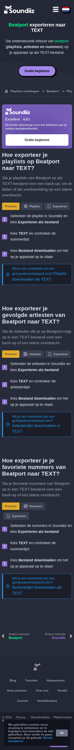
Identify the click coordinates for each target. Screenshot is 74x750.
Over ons (42, 690)
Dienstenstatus (40, 717)
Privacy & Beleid (21, 719)
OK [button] (62, 733)
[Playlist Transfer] (19, 9)
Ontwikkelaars (47, 700)
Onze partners (17, 690)
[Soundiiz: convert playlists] (37, 667)
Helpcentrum (56, 680)
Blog (13, 680)
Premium (11, 206)
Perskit (62, 690)
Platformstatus (62, 717)
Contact (22, 700)
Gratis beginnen (37, 71)
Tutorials (31, 680)
